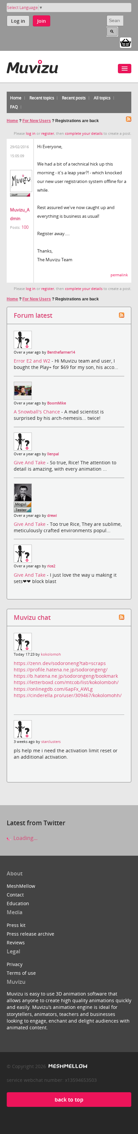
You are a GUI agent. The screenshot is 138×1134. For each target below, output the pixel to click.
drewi (52, 515)
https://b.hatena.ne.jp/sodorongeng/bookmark (66, 676)
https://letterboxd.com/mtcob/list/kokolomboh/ (66, 682)
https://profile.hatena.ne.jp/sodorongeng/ (61, 669)
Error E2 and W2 (33, 361)
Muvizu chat (32, 617)
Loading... (25, 838)
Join (41, 21)
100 (24, 227)
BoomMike (56, 403)
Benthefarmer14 (61, 352)
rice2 (51, 566)
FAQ (14, 107)
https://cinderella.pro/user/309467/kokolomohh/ (68, 695)
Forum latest (33, 315)
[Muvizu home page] (32, 65)
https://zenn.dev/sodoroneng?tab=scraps (60, 663)
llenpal (53, 454)
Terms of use (21, 973)
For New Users (36, 120)
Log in (18, 21)
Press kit (16, 925)
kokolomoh (51, 654)
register (47, 133)
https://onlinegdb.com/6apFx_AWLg (53, 689)
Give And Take (30, 462)
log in (31, 133)
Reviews (16, 942)
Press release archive (30, 934)
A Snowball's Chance (37, 411)
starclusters (51, 741)
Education (18, 903)
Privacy (14, 964)
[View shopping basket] (125, 42)
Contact (15, 894)
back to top (69, 1099)
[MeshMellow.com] (67, 1066)
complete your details (83, 133)
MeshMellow (21, 886)
